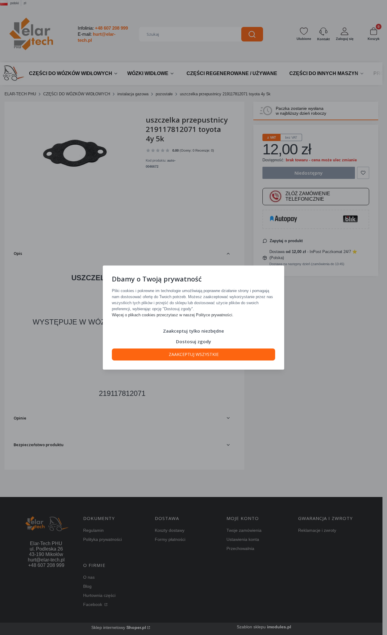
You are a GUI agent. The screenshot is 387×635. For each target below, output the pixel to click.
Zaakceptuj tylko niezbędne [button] (193, 331)
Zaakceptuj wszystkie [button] (194, 354)
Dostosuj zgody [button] (193, 341)
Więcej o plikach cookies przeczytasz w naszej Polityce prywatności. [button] (172, 315)
